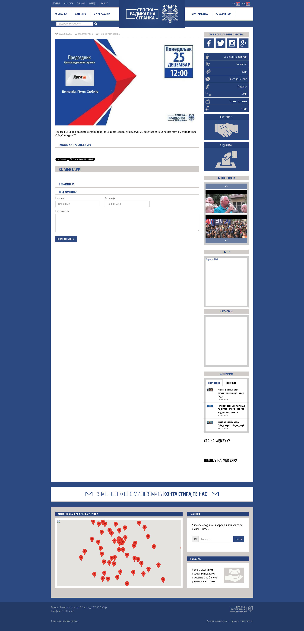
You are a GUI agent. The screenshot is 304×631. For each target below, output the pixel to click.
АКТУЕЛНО (80, 14)
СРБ (234, 3)
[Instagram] (232, 43)
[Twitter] (220, 43)
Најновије (230, 382)
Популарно (214, 382)
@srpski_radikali (212, 259)
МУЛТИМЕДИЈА (200, 14)
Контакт (104, 3)
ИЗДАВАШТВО (223, 14)
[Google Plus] (243, 43)
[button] (119, 550)
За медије (93, 3)
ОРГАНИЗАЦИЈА (102, 14)
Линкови (81, 3)
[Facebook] (209, 43)
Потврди (238, 538)
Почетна (56, 3)
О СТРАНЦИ (61, 14)
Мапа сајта (68, 3)
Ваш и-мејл (110, 198)
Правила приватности (242, 621)
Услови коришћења (217, 621)
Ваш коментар (62, 211)
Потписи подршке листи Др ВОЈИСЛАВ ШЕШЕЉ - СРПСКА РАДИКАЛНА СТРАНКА (231, 409)
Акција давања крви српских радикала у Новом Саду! (231, 393)
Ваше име (59, 198)
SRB (243, 3)
